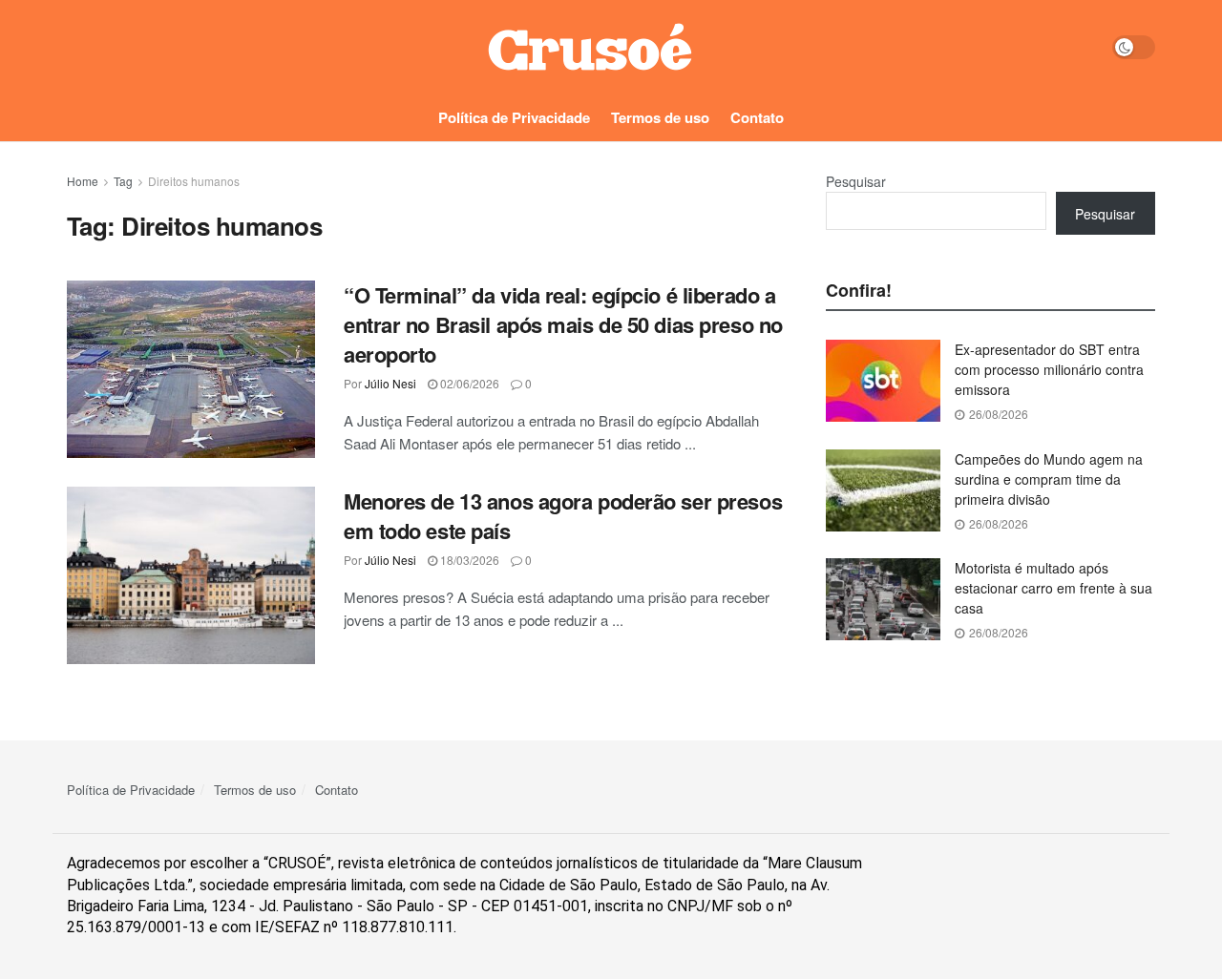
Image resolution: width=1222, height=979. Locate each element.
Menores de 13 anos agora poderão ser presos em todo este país (563, 516)
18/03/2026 (468, 560)
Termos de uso (660, 117)
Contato (757, 117)
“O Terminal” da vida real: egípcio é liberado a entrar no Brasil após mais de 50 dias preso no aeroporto (563, 324)
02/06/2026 (468, 383)
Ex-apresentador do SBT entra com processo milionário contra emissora (1049, 369)
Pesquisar (856, 181)
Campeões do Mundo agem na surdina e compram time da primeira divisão (1049, 479)
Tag (123, 181)
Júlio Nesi (390, 383)
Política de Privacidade (514, 117)
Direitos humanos (194, 181)
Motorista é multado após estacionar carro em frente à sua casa (1053, 587)
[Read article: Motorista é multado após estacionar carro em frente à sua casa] (883, 599)
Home (82, 181)
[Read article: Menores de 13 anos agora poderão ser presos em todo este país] (191, 575)
